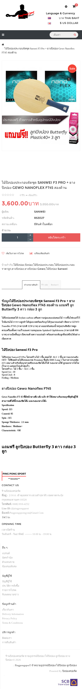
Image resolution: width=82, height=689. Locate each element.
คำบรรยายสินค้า (31, 285)
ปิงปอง (29, 265)
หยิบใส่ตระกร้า (56, 237)
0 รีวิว (22, 195)
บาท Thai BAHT (69, 18)
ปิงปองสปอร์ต (69, 671)
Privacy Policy (9, 618)
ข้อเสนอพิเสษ (9, 566)
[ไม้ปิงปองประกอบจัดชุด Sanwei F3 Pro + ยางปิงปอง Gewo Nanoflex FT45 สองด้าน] (41, 106)
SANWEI (39, 211)
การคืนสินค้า (9, 642)
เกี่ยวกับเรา (8, 609)
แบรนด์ (6, 553)
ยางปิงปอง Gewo (35, 269)
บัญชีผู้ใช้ (7, 581)
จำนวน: (6, 230)
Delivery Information (13, 614)
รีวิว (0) (44, 285)
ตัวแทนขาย (8, 562)
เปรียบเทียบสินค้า (42, 253)
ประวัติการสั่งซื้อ (10, 585)
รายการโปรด (9, 590)
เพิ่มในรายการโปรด (14, 253)
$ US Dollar (69, 23)
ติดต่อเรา (55, 285)
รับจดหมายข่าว (10, 594)
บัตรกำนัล (7, 557)
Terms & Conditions (12, 622)
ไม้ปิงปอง (19, 265)
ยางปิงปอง (18, 269)
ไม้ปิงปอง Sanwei (57, 269)
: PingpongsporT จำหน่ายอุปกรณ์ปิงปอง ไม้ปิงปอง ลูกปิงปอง (44, 665)
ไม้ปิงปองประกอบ (43, 265)
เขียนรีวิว (32, 195)
